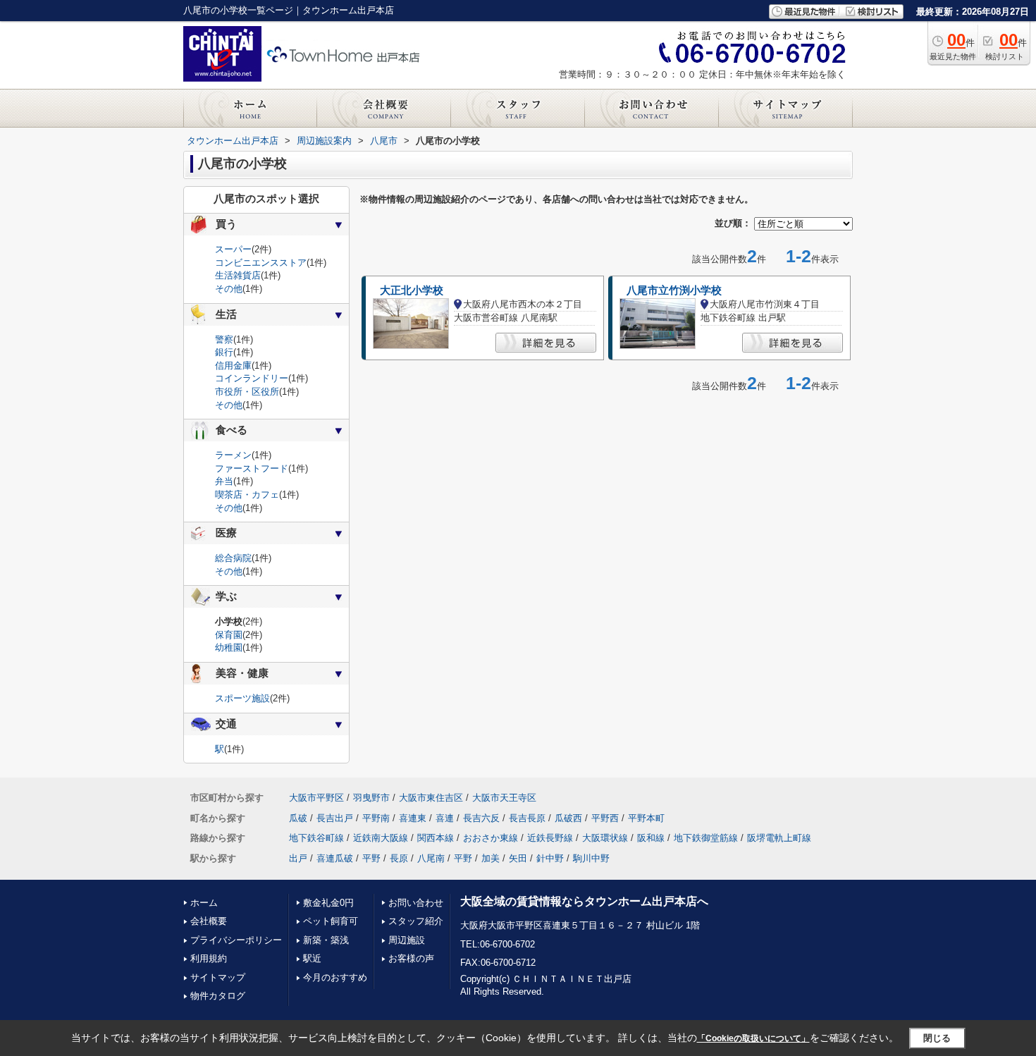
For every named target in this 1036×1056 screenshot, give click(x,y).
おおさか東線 (490, 838)
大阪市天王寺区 (504, 797)
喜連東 (412, 818)
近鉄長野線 (550, 838)
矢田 (518, 858)
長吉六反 (481, 818)
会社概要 (208, 921)
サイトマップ (217, 977)
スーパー (233, 249)
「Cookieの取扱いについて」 (753, 1038)
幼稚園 (228, 647)
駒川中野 (591, 858)
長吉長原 (527, 818)
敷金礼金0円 (328, 902)
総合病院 (233, 558)
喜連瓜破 (334, 858)
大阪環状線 (605, 838)
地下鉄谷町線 (316, 838)
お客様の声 (411, 958)
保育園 (228, 635)
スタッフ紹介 (415, 921)
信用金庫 (233, 365)
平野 (371, 858)
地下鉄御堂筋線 (706, 838)
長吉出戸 (334, 818)
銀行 (224, 352)
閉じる (937, 1038)
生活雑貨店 (238, 275)
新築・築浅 (326, 940)
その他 (228, 288)
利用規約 (208, 958)
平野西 (605, 818)
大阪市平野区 (316, 797)
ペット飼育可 (330, 921)
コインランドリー (251, 378)
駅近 (312, 958)
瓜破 (298, 818)
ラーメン (233, 455)
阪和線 (651, 838)
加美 (490, 858)
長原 (399, 858)
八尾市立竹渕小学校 (674, 290)
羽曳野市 (371, 797)
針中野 (550, 858)
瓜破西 (568, 818)
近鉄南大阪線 (380, 838)
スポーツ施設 (242, 698)
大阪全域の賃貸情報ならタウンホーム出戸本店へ (584, 901)
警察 (224, 339)
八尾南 (431, 858)
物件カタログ (217, 995)
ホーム (204, 902)
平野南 (376, 818)
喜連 (445, 818)
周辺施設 (406, 940)
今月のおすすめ (335, 977)
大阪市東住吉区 (431, 797)
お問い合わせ (415, 902)
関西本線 (435, 838)
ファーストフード (251, 468)
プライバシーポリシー (236, 940)
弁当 (224, 481)
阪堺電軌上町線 (779, 838)
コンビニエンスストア (261, 262)
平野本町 (646, 818)
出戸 (298, 858)
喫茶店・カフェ (247, 494)
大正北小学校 (411, 290)
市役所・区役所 (247, 391)
